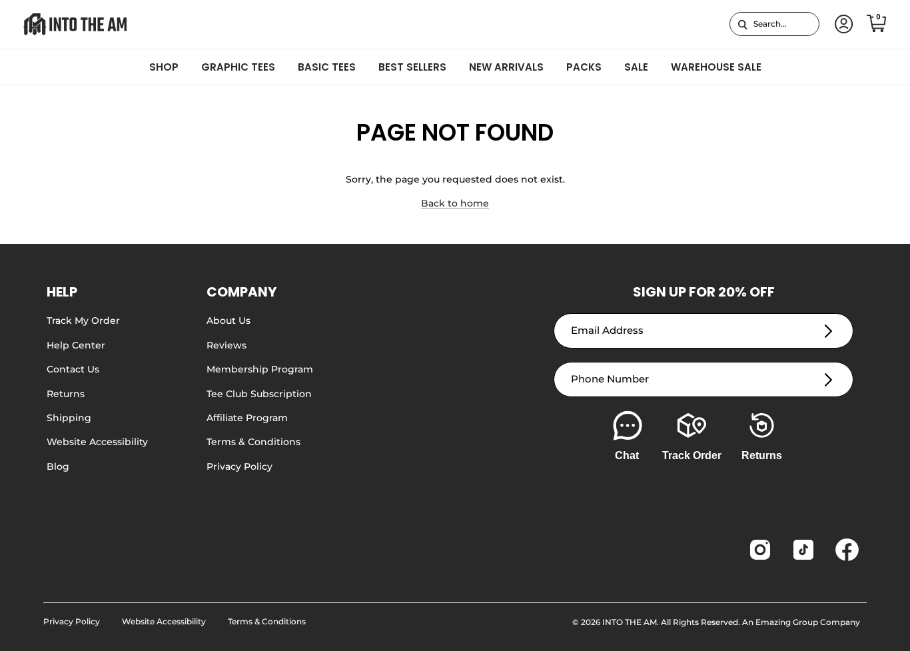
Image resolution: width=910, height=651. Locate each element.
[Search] (742, 24)
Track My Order (83, 320)
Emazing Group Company (807, 622)
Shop (164, 67)
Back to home (455, 203)
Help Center (76, 345)
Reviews (226, 345)
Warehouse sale (716, 67)
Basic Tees (327, 67)
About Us (228, 320)
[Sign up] (828, 331)
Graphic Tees (238, 67)
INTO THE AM (629, 622)
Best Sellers (412, 67)
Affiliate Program (247, 418)
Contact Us (73, 369)
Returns (66, 394)
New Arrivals (506, 67)
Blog (58, 466)
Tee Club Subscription (259, 394)
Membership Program (260, 369)
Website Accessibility (97, 442)
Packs (584, 67)
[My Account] (841, 24)
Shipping (69, 418)
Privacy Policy (239, 466)
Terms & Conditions (253, 442)
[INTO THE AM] (75, 24)
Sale (636, 67)
